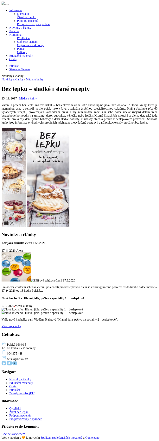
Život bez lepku (26, 17)
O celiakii (23, 13)
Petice (20, 48)
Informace (15, 10)
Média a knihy (34, 79)
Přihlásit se (23, 38)
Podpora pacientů (27, 20)
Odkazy (22, 52)
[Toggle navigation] (7, 4)
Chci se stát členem (13, 434)
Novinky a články (20, 27)
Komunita (15, 34)
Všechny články (11, 326)
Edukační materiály (21, 55)
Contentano (92, 437)
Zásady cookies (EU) (22, 393)
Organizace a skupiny (30, 45)
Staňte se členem (27, 41)
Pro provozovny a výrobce (33, 24)
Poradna (14, 31)
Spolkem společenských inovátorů (61, 437)
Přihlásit (14, 65)
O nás (12, 59)
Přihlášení (15, 389)
